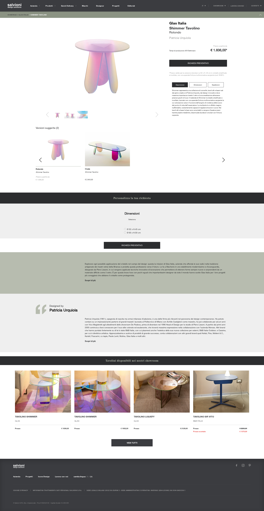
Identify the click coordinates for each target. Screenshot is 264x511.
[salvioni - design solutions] (14, 5)
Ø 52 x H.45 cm (134, 229)
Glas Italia (23, 15)
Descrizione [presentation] (180, 85)
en (91, 477)
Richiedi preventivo (198, 63)
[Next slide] (155, 114)
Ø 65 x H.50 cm (134, 232)
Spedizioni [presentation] (216, 85)
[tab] (180, 84)
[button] (57, 114)
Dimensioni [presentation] (198, 85)
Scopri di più (90, 280)
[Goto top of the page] (260, 15)
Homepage (12, 15)
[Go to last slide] (48, 114)
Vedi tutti (132, 443)
